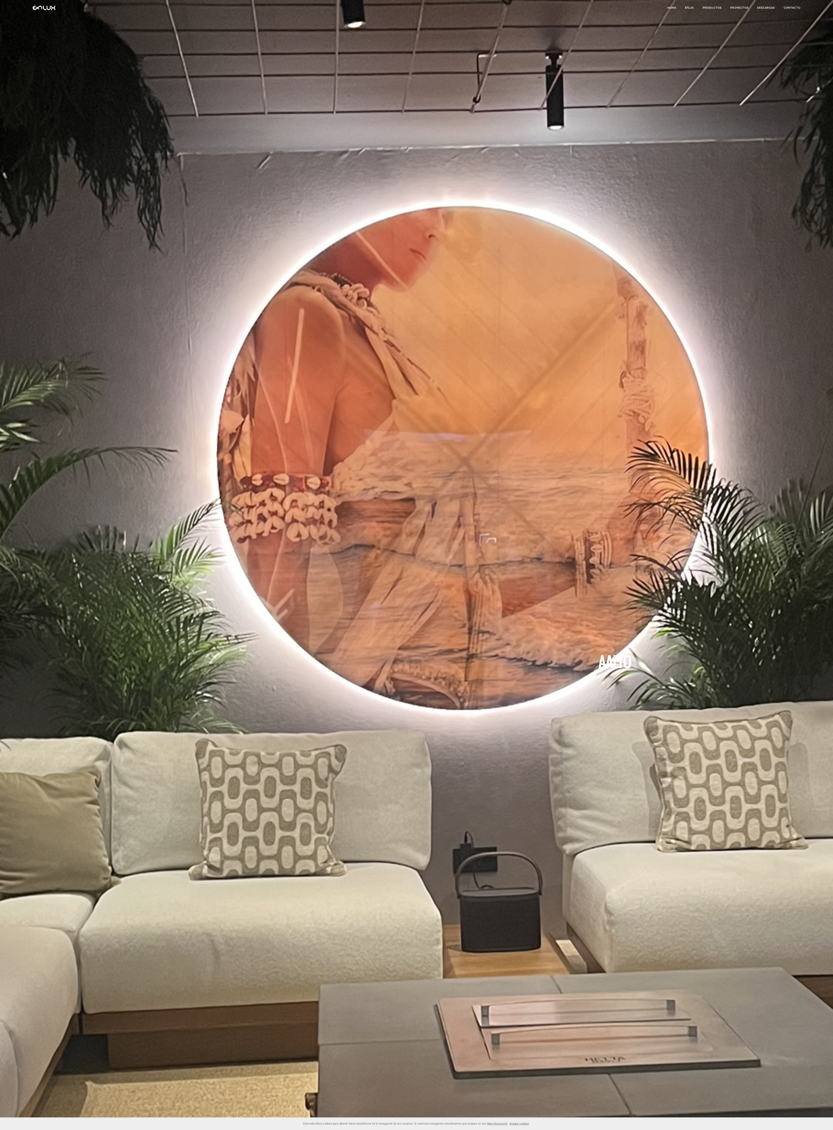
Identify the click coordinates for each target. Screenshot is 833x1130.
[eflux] (44, 8)
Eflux (689, 7)
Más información (497, 1123)
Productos (712, 7)
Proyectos (739, 7)
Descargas (766, 7)
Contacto (792, 7)
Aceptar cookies (519, 1123)
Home (671, 7)
